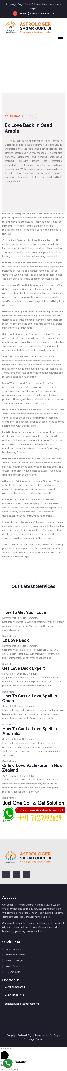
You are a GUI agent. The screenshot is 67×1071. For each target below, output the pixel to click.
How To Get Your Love (24, 612)
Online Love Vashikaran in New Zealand (32, 768)
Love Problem (13, 948)
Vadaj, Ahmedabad (14, 987)
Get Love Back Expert (23, 668)
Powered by (7, 1061)
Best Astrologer (14, 960)
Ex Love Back (15, 640)
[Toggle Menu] (60, 37)
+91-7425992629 (14, 995)
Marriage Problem (15, 954)
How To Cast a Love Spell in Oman (29, 698)
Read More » (9, 636)
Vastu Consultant (15, 966)
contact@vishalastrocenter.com (36, 13)
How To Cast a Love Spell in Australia (29, 731)
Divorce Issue (13, 971)
